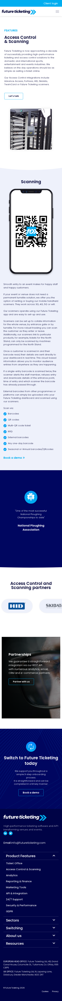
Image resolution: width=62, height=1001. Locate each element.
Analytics (12, 875)
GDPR (9, 911)
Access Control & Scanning (23, 869)
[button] (57, 11)
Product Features (20, 856)
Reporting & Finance (19, 881)
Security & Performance (21, 905)
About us (14, 935)
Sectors (12, 920)
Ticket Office (14, 863)
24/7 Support (14, 899)
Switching (14, 928)
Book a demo (12, 458)
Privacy (55, 991)
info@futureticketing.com (28, 843)
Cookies (45, 991)
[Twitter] (11, 833)
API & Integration (16, 893)
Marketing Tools (16, 887)
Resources (15, 943)
